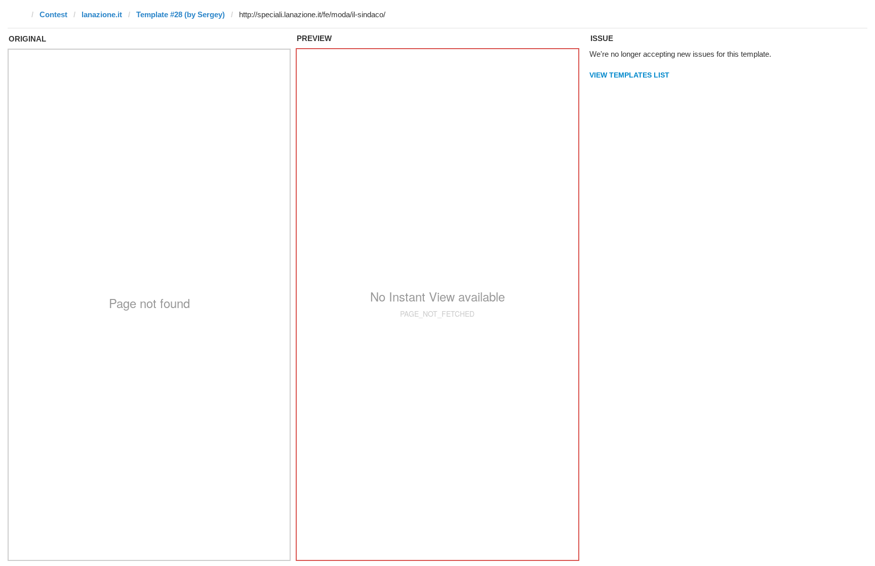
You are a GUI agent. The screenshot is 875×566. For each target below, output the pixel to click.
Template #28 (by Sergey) (180, 14)
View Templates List (629, 75)
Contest (53, 14)
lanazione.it (102, 14)
